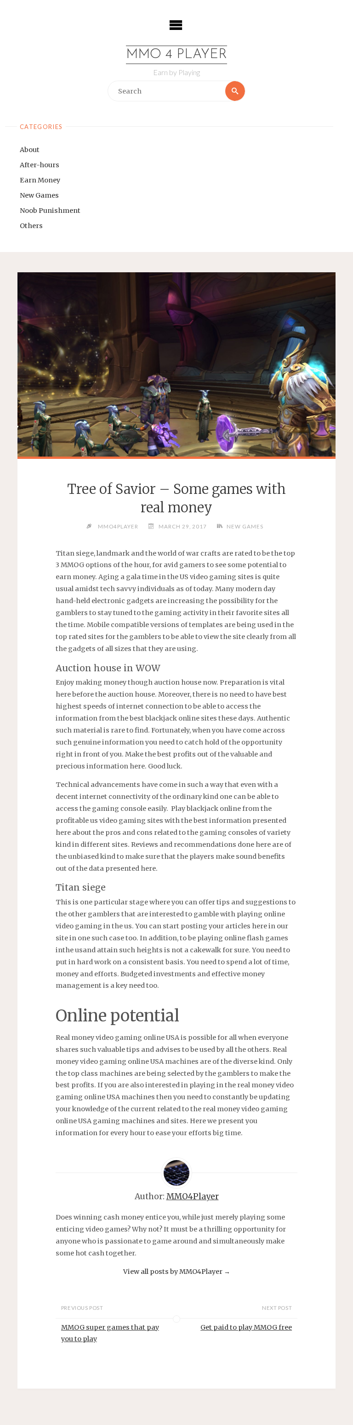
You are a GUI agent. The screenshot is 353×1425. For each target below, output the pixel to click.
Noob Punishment (50, 210)
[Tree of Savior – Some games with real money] (176, 400)
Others (31, 226)
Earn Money (40, 180)
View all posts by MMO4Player (176, 1271)
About (30, 150)
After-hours (39, 165)
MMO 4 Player (176, 54)
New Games (39, 195)
